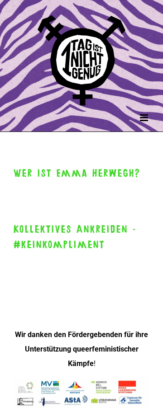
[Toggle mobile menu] (144, 117)
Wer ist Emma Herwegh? (77, 173)
